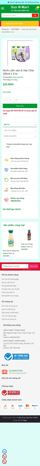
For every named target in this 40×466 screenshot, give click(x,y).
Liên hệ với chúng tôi (9, 319)
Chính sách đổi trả (8, 292)
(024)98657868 (15, 371)
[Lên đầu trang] (33, 461)
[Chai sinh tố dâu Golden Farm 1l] (29, 235)
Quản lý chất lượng (8, 309)
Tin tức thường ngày (9, 316)
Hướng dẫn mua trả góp (10, 296)
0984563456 (16, 201)
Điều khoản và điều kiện (10, 313)
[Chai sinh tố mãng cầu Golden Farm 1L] (11, 238)
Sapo (25, 420)
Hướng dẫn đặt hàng (9, 286)
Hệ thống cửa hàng (33, 2)
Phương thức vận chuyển (11, 289)
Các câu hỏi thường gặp (10, 279)
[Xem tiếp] (7, 92)
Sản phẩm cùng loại (14, 225)
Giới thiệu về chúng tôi (9, 306)
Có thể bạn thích (12, 209)
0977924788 (16, 111)
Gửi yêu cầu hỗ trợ (8, 282)
